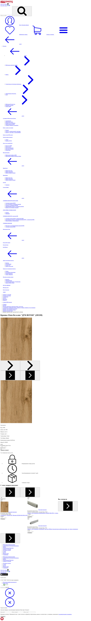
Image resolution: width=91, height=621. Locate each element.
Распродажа (7, 150)
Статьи (4, 551)
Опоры (6, 271)
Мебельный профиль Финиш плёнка (13, 156)
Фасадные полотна (9, 149)
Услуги (4, 297)
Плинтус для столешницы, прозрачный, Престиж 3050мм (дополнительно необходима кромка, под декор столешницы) (52, 529)
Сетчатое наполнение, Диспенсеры (12, 281)
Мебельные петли (5, 287)
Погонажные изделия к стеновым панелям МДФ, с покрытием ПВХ (19, 219)
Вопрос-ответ (6, 553)
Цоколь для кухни (9, 266)
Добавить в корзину (4, 450)
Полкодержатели (9, 273)
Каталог (4, 46)
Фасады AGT (8, 146)
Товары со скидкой (7, 294)
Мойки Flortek (5, 168)
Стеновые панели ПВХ (10, 226)
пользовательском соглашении (65, 614)
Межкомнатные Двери (6, 229)
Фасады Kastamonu (9, 147)
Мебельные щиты (9, 121)
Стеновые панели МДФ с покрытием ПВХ (14, 218)
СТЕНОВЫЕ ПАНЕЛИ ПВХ (7, 223)
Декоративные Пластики (10, 93)
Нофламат (7, 213)
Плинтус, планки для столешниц (8, 127)
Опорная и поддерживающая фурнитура (9, 268)
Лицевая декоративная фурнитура (8, 260)
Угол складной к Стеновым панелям (13, 204)
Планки (7, 130)
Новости (5, 300)
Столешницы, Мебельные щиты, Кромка (9, 118)
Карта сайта (5, 583)
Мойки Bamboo (5, 175)
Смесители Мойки (6, 187)
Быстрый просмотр (13, 512)
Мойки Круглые (8, 170)
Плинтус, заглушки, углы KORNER (13, 132)
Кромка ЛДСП (8, 140)
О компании (5, 296)
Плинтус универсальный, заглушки (12, 131)
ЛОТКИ (4, 292)
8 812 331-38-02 (3, 4)
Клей (6, 94)
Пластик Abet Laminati (6, 242)
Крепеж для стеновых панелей (11, 207)
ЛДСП (6, 139)
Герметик (4, 182)
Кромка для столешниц (10, 123)
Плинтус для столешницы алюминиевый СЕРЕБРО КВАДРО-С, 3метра (42, 513)
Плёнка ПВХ (8, 106)
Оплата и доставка (7, 295)
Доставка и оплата (7, 550)
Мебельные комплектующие (11, 65)
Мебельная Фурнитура (10, 104)
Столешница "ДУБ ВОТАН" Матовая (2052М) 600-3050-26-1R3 (13, 515)
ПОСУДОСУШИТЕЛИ (6, 285)
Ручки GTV (7, 265)
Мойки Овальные (9, 171)
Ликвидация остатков (10, 124)
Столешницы (8, 120)
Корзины (7, 279)
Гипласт (7, 212)
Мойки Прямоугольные (10, 172)
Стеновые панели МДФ (10, 203)
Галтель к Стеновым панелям (11, 205)
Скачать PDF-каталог (7, 302)
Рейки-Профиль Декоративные (12, 220)
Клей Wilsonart (5, 247)
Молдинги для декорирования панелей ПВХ (14, 225)
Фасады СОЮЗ (8, 145)
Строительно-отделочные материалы (13, 84)
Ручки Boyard (8, 264)
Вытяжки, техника (9, 105)
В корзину (3, 518)
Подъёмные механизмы (10, 272)
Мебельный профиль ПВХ (11, 155)
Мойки (7, 74)
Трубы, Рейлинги (9, 274)
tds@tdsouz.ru (3, 572)
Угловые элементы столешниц (11, 125)
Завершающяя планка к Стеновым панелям (14, 206)
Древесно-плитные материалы (8, 137)
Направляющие (8, 280)
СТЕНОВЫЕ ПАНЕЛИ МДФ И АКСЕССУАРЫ (10, 200)
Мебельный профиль (6, 152)
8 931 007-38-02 (3, 5)
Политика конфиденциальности (10, 582)
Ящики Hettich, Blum (9, 282)
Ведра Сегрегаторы (6, 289)
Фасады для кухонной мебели (7, 143)
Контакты (5, 299)
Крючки (7, 262)
